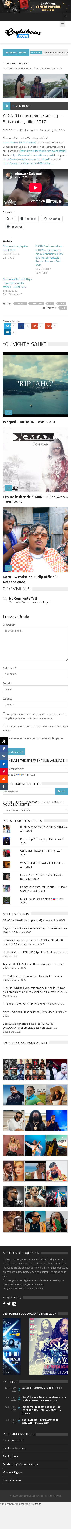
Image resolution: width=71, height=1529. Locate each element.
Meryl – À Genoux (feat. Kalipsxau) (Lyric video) (29, 1012)
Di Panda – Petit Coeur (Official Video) (24, 1004)
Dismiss (36, 1504)
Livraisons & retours (14, 1448)
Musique (16, 63)
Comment (9, 625)
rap (50, 303)
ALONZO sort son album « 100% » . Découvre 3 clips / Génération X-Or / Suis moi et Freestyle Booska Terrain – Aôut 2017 (49, 255)
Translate (29, 775)
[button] (13, 1069)
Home (6, 63)
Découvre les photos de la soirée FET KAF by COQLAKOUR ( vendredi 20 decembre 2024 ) (28, 1026)
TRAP (62, 303)
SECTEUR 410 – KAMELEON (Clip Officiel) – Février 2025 (34, 952)
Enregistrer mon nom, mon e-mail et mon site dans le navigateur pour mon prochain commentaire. (34, 716)
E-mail (7, 683)
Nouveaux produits (13, 1440)
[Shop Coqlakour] (35, 6)
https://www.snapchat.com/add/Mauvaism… (28, 163)
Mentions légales (12, 1472)
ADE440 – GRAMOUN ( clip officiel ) (22, 920)
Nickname (9, 668)
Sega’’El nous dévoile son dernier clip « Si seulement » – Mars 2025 (44, 1398)
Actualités (29, 52)
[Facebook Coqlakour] (4, 1304)
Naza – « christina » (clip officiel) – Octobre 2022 (31, 579)
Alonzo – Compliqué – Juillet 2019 (15, 248)
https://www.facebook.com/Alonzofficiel (43, 151)
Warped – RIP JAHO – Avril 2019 (29, 422)
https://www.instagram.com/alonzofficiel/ (26, 159)
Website (7, 699)
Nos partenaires (12, 1480)
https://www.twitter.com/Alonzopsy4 (33, 155)
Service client (10, 1456)
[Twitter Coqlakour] (9, 1304)
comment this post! (40, 602)
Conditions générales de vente (20, 1464)
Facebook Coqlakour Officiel (25, 1042)
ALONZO (21, 303)
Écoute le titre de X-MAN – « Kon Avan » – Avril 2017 (35, 499)
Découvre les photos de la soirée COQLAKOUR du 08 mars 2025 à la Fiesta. (41, 1410)
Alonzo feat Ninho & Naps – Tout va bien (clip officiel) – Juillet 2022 (17, 283)
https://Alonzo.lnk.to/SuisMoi (19, 142)
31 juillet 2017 (23, 105)
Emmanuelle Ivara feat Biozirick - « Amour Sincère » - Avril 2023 (43, 889)
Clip (26, 63)
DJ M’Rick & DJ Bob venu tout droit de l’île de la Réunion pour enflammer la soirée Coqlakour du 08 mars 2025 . (34, 990)
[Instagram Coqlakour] (14, 1304)
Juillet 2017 (37, 303)
